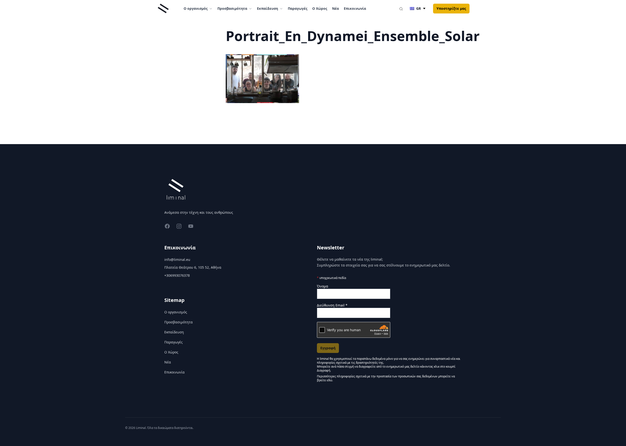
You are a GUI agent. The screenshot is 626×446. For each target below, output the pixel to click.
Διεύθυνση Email (332, 305)
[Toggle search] (401, 8)
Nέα (335, 8)
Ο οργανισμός (175, 312)
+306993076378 (177, 275)
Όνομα (322, 286)
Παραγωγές (297, 8)
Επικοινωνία (355, 8)
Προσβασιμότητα (178, 322)
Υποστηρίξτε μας (451, 8)
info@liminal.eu (177, 259)
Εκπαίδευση (174, 332)
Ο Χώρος (319, 8)
